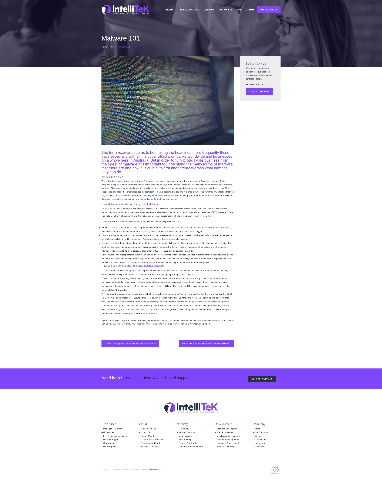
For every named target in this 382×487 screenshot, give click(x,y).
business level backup (142, 309)
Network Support (111, 439)
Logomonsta (153, 469)
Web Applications (225, 432)
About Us (209, 10)
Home (257, 429)
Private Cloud (147, 436)
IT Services (108, 432)
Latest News (260, 443)
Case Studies (225, 10)
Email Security (185, 436)
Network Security (187, 432)
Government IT (110, 443)
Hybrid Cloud (147, 432)
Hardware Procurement (228, 443)
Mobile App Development (228, 436)
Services (169, 10)
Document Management (228, 439)
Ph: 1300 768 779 (269, 10)
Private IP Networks (188, 443)
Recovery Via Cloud (150, 443)
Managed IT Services (113, 429)
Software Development (227, 429)
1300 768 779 (118, 324)
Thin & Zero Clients (190, 10)
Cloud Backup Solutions (152, 439)
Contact (250, 10)
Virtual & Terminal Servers (191, 446)
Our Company (261, 432)
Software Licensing (226, 446)
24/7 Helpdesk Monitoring (115, 436)
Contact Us (259, 446)
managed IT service (134, 270)
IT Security (184, 429)
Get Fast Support (261, 379)
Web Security (185, 439)
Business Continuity (150, 446)
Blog (239, 10)
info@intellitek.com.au (147, 324)
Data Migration (110, 446)
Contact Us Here (259, 91)
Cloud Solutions (148, 429)
